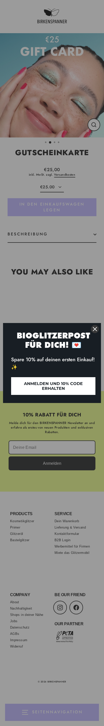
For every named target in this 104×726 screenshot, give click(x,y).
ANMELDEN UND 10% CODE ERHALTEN (53, 386)
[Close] (95, 329)
